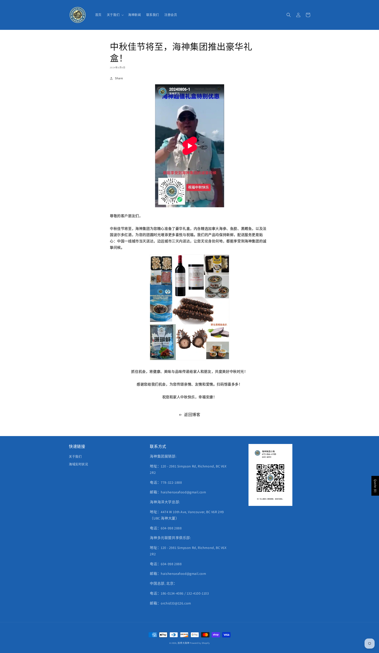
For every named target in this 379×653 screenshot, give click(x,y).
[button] (114, 14)
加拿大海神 (184, 643)
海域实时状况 (78, 464)
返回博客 (192, 414)
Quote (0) (375, 485)
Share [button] (119, 78)
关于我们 (75, 456)
